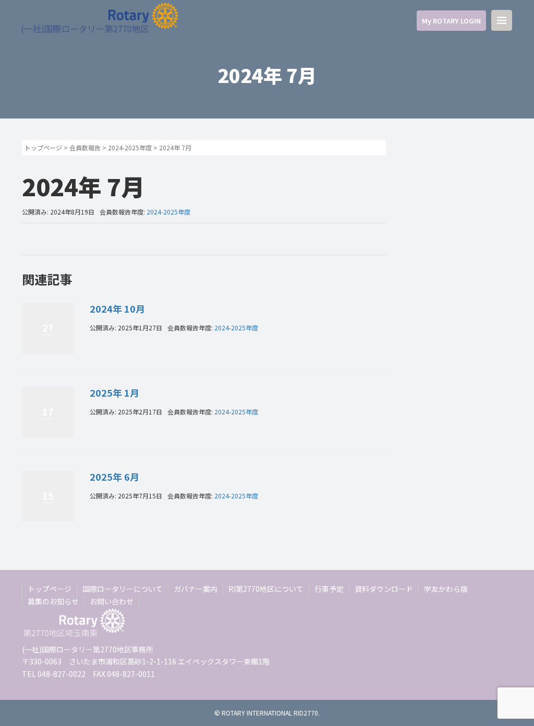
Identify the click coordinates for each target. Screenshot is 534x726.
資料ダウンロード (384, 589)
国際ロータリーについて (122, 589)
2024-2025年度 (130, 147)
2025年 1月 (114, 392)
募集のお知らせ (53, 601)
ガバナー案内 (195, 589)
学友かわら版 (446, 589)
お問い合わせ (112, 601)
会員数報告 (85, 147)
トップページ (43, 147)
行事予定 (329, 589)
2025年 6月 (114, 476)
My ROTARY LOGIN (451, 21)
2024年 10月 (117, 308)
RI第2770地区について (266, 589)
